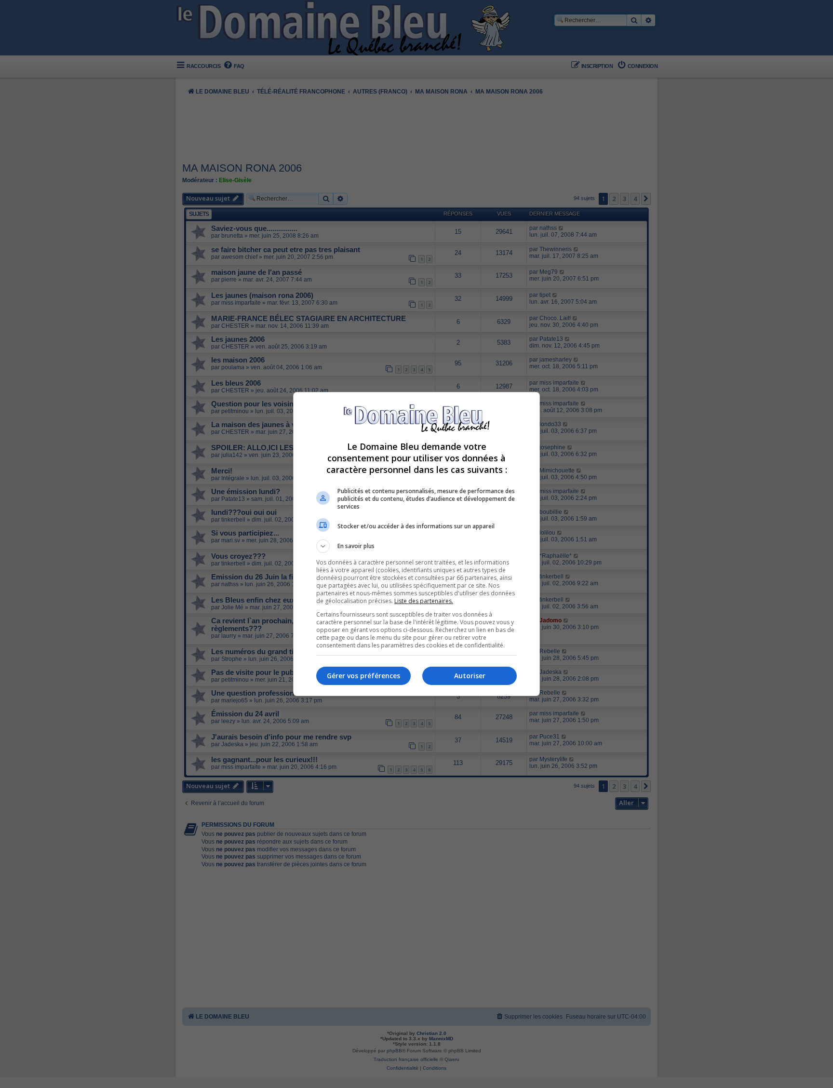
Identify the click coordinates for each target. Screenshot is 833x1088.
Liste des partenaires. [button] (423, 601)
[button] (416, 546)
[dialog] (416, 544)
